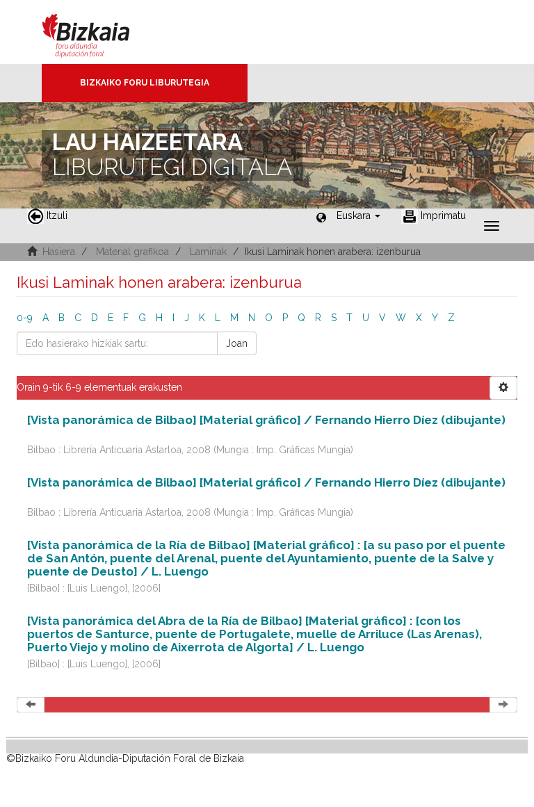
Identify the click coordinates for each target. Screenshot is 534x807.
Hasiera (58, 251)
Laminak (208, 251)
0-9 (25, 317)
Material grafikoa (132, 251)
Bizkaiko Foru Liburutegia (144, 83)
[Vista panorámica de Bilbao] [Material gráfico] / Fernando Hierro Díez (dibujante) (266, 420)
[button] (358, 215)
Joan (237, 343)
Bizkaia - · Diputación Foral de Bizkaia (100, 32)
